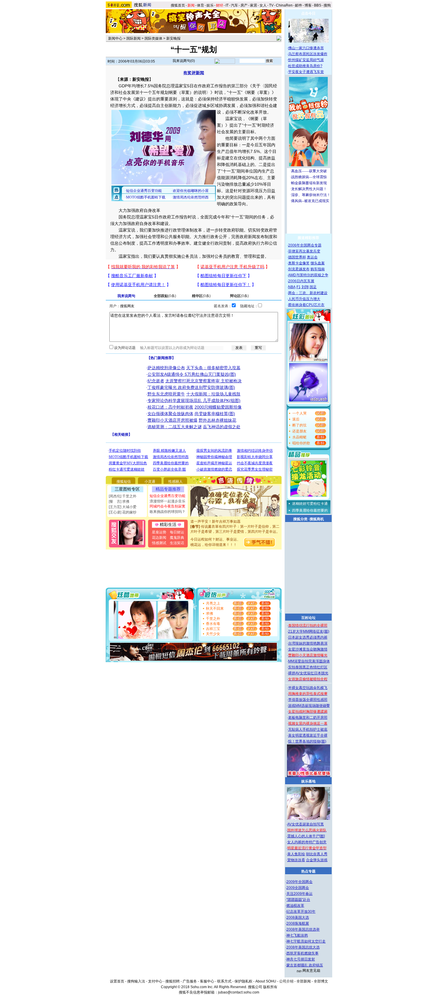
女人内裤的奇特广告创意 (307, 842)
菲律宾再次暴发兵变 (304, 251)
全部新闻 (303, 981)
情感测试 (159, 543)
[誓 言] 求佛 (119, 501)
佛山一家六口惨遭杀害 (306, 48)
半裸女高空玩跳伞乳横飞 (307, 688)
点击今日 (308, 13)
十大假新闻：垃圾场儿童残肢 (213, 394)
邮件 (298, 5)
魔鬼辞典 (177, 537)
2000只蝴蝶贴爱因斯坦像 (218, 407)
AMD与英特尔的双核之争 (308, 275)
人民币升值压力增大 (304, 299)
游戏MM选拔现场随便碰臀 (309, 706)
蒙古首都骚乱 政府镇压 (304, 965)
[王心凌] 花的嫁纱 (122, 512)
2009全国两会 (297, 888)
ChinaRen (284, 5)
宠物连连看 (296, 860)
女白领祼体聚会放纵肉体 (170, 413)
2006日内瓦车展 (301, 281)
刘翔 (305, 287)
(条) (165, 296)
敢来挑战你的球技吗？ (167, 512)
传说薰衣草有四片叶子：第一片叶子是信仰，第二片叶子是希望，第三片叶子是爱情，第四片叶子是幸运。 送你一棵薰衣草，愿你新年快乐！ (235, 526)
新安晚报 (173, 38)
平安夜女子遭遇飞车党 (306, 72)
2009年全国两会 (299, 882)
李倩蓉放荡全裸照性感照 (307, 700)
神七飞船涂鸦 (297, 935)
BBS (317, 5)
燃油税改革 (295, 906)
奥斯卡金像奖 (299, 263)
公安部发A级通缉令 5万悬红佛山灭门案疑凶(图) (191, 374)
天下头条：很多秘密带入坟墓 (213, 367)
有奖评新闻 (193, 72)
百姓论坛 (308, 618)
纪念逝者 (155, 380)
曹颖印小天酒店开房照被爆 (172, 420)
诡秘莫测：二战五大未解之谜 (174, 426)
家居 (253, 5)
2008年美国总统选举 (303, 929)
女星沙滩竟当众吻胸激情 (307, 649)
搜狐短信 (124, 481)
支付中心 (155, 981)
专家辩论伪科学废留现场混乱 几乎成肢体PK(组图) (193, 400)
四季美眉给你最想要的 (310, 510)
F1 (298, 287)
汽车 (234, 5)
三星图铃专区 (127, 489)
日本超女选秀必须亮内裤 (307, 637)
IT (227, 5)
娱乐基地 (308, 781)
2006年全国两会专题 (304, 245)
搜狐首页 (178, 5)
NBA (292, 287)
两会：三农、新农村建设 (307, 293)
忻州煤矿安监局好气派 (306, 60)
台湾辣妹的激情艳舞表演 (307, 643)
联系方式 (224, 981)
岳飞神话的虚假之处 (221, 426)
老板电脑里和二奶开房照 (307, 717)
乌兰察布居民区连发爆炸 (307, 54)
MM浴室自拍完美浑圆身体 (309, 661)
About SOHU (265, 981)
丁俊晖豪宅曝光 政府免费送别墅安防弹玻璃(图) (191, 387)
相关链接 (121, 434)
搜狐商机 (317, 519)
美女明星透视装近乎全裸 (307, 735)
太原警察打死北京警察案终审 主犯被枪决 (203, 380)
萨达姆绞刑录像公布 (166, 367)
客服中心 (207, 981)
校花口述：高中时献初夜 (170, 407)
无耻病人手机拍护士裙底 (307, 729)
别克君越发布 (299, 269)
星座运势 (159, 532)
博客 (308, 5)
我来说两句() (184, 61)
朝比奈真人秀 (316, 854)
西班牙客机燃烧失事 (302, 953)
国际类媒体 (153, 38)
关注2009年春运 (299, 894)
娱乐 (210, 5)
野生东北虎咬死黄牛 (166, 394)
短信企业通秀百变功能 (167, 496)
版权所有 (270, 987)
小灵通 (150, 481)
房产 (244, 5)
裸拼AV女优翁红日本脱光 (308, 673)
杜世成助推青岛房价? (305, 66)
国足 (313, 287)
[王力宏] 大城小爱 (122, 507)
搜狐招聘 (172, 981)
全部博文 (321, 981)
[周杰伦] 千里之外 (122, 496)
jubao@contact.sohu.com (238, 992)
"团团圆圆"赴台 (298, 900)
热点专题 (308, 871)
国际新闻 (133, 38)
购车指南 (317, 269)
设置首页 (117, 981)
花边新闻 (159, 537)
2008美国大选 (297, 917)
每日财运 (177, 532)
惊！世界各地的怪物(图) (307, 741)
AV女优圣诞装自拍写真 (305, 824)
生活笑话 (177, 543)
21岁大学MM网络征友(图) (308, 631)
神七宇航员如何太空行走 (306, 941)
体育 (200, 5)
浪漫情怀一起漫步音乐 (167, 501)
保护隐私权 (243, 981)
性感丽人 (175, 481)
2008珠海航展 (297, 923)
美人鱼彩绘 (296, 854)
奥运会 (312, 257)
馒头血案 (317, 263)
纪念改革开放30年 (301, 911)
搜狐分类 (300, 519)
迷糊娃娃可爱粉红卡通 (310, 504)
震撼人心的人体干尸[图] (306, 836)
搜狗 (328, 5)
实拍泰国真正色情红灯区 (307, 667)
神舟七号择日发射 (300, 959)
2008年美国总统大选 (303, 947)
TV (271, 5)
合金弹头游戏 (316, 860)
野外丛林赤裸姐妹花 (217, 420)
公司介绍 (286, 981)
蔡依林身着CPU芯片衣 (306, 305)
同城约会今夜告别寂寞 (167, 506)
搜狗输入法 (136, 981)
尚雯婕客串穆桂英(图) (215, 413)
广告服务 (190, 981)
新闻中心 (115, 38)
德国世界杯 (297, 257)
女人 (263, 5)
